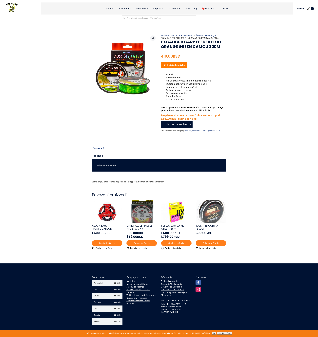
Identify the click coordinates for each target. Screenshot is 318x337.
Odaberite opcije (107, 243)
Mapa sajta (166, 295)
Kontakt (224, 8)
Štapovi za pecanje (135, 286)
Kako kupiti (175, 8)
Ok (214, 333)
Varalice (130, 292)
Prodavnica (142, 8)
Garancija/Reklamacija (171, 284)
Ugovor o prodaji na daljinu (174, 292)
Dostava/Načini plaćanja (172, 289)
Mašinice (130, 281)
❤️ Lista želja (209, 8)
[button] (153, 38)
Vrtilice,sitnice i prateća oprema (141, 295)
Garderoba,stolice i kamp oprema (138, 302)
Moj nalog (191, 8)
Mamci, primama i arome (138, 289)
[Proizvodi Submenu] (131, 8)
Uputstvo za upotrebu (171, 286)
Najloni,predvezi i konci (182, 35)
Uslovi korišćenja (224, 333)
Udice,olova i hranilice (136, 298)
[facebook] (198, 282)
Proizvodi (124, 8)
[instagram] (198, 289)
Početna (110, 8)
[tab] (99, 148)
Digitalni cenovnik (169, 281)
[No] (315, 333)
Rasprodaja (158, 8)
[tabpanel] (159, 169)
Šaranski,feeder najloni (207, 35)
